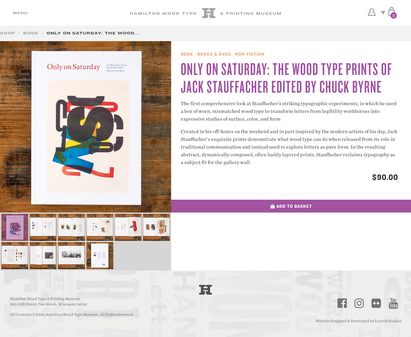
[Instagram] (359, 303)
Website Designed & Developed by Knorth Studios (358, 321)
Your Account (371, 12)
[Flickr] (376, 303)
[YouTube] (393, 303)
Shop (7, 33)
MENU (19, 13)
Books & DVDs (214, 54)
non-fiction (250, 54)
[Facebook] (342, 303)
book (31, 33)
